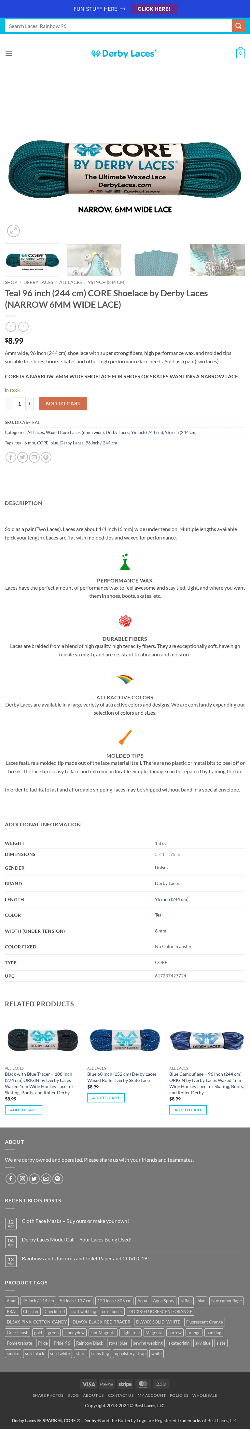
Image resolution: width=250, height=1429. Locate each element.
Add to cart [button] (23, 1110)
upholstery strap (130, 1353)
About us (93, 1395)
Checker (31, 1311)
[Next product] (11, 327)
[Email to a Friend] (34, 457)
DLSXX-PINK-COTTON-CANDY (37, 1321)
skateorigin (179, 1343)
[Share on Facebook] (11, 457)
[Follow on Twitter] (34, 1178)
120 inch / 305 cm (114, 1300)
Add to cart (63, 403)
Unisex (162, 867)
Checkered (55, 1311)
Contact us (121, 1395)
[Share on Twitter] (22, 457)
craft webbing (83, 1311)
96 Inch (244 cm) (147, 432)
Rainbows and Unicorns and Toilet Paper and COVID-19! (85, 1258)
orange (194, 1332)
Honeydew (74, 1332)
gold (38, 1332)
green (53, 1332)
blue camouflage (226, 1300)
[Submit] (238, 26)
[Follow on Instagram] (22, 1178)
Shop (11, 282)
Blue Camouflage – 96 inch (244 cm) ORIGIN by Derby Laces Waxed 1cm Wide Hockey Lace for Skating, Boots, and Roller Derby (206, 1083)
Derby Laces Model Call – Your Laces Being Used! (77, 1239)
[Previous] (18, 165)
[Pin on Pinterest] (46, 457)
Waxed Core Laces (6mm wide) (75, 432)
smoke (13, 1353)
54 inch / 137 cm (75, 1300)
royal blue (118, 1343)
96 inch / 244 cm (101, 442)
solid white (60, 1353)
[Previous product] (23, 327)
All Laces (70, 282)
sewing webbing (148, 1343)
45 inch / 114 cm (38, 1300)
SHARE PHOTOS (48, 1395)
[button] (9, 54)
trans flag (100, 1353)
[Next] (232, 165)
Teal (159, 915)
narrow (175, 1332)
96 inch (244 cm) (107, 282)
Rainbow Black (89, 1343)
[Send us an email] (46, 1178)
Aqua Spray (163, 1300)
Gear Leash (17, 1332)
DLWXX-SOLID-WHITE (158, 1321)
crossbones (112, 1311)
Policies (179, 1395)
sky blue (203, 1343)
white (156, 1353)
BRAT (12, 1311)
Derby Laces (38, 282)
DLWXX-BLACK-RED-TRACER (101, 1321)
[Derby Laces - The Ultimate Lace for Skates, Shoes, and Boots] (125, 53)
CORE (43, 442)
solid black (34, 1353)
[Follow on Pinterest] (57, 1178)
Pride (43, 1343)
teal (18, 442)
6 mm (29, 442)
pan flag (213, 1332)
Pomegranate (19, 1343)
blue (54, 442)
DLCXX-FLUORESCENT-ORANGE (160, 1311)
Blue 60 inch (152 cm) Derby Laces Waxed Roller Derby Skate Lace (122, 1077)
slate (221, 1343)
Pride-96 (62, 1343)
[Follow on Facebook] (11, 1178)
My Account (152, 1395)
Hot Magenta (103, 1332)
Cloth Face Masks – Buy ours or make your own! (75, 1221)
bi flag (186, 1300)
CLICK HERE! (154, 9)
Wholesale (204, 1395)
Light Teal (130, 1332)
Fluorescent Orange (204, 1321)
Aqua (142, 1300)
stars (80, 1353)
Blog (73, 1395)
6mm (12, 1300)
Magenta (154, 1332)
